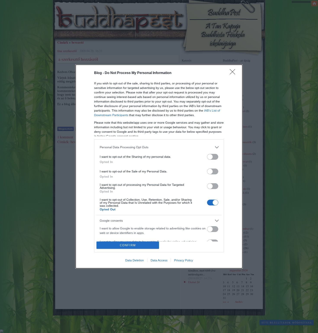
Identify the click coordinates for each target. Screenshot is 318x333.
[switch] (212, 157)
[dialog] (159, 166)
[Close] (234, 73)
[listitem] (159, 147)
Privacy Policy (183, 260)
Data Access (159, 260)
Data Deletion (134, 260)
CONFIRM (128, 245)
